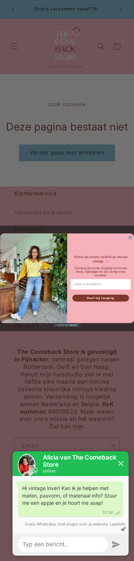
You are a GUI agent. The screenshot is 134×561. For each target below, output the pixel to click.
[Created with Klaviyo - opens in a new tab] (67, 325)
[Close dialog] (130, 238)
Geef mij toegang (100, 298)
